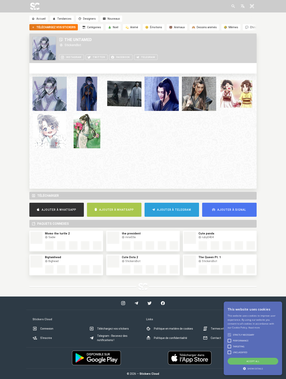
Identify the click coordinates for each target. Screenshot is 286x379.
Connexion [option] (46, 328)
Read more (254, 327)
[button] (242, 6)
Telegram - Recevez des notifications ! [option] (112, 338)
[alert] (253, 338)
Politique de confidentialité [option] (170, 338)
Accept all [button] (253, 361)
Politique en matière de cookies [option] (173, 328)
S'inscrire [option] (46, 338)
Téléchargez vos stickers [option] (113, 328)
